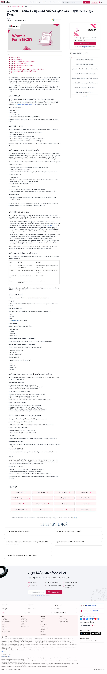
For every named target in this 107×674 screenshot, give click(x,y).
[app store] (96, 634)
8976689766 (95, 610)
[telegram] (81, 619)
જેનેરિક (20, 504)
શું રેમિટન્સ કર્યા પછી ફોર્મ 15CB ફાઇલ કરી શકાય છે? (69, 531)
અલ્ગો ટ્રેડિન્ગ (85, 509)
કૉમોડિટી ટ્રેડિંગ (24, 621)
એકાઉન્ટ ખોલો (86, 2)
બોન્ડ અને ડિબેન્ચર (20, 509)
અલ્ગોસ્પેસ (42, 629)
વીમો (41, 509)
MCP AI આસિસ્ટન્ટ (43, 628)
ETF (63, 509)
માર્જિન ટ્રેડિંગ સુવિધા (25, 626)
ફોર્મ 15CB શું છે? (15, 58)
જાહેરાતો (3, 632)
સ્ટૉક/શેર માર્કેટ (20, 492)
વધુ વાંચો (85, 96)
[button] (101, 2)
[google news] (98, 619)
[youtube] (95, 619)
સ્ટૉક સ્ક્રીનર (23, 624)
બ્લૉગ (3, 629)
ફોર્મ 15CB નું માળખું (16, 67)
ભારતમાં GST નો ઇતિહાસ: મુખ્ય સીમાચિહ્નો (85, 73)
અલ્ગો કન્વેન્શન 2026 (6, 621)
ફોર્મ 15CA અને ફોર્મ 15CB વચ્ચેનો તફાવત (22, 65)
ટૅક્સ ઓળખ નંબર (14, 320)
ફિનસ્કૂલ (3, 626)
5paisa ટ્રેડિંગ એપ (44, 624)
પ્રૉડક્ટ (41, 2)
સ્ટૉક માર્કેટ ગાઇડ (15, 6)
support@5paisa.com (91, 605)
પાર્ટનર (58, 2)
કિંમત (46, 2)
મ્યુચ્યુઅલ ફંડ (85, 492)
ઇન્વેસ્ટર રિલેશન (5, 619)
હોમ (8, 6)
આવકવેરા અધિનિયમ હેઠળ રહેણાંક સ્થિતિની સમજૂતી (84, 83)
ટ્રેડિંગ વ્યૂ (42, 631)
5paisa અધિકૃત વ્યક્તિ (64, 621)
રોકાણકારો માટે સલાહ (6, 656)
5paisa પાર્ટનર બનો (63, 619)
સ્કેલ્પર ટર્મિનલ (43, 618)
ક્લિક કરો (75, 517)
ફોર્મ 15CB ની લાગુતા (16, 59)
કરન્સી (85, 504)
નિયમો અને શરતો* (85, 46)
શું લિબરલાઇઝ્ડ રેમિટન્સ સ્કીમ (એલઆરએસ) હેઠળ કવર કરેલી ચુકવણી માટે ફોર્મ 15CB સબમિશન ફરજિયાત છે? (27, 543)
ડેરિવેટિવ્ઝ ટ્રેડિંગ (24, 619)
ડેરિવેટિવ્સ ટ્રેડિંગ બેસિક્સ (85, 498)
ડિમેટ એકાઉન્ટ (41, 492)
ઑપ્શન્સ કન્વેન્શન (5, 628)
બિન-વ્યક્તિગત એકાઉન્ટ (64, 623)
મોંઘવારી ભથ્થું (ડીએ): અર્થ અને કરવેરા (85, 64)
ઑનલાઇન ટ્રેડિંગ (63, 492)
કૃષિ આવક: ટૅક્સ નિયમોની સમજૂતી (84, 59)
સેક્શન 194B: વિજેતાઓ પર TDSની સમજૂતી (84, 87)
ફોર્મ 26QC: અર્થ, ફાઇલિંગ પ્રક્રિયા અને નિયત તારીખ (85, 69)
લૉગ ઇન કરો (94, 2)
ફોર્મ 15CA (49, 225)
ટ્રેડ (36, 2)
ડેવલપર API (42, 632)
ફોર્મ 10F (12, 183)
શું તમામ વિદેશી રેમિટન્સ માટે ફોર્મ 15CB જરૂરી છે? (18, 531)
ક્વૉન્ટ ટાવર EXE (43, 634)
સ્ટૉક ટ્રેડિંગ (23, 618)
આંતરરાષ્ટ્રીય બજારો (41, 504)
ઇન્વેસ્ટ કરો (31, 2)
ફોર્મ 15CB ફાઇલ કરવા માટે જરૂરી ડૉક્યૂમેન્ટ (23, 61)
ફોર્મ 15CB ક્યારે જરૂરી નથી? (19, 63)
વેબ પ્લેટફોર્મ (42, 619)
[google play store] (85, 634)
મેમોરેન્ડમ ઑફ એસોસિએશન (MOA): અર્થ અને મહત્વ (85, 78)
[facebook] (90, 619)
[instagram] (84, 619)
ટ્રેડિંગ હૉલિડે (63, 498)
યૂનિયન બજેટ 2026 (6, 631)
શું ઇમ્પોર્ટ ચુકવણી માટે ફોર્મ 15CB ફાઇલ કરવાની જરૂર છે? (70, 542)
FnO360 (41, 621)
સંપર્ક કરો (3, 651)
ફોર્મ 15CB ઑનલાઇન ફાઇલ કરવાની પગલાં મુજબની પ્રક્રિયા (27, 69)
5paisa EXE (42, 626)
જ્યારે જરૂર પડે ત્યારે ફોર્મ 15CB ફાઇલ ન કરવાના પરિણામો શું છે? (22, 555)
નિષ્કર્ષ (12, 73)
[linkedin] (92, 619)
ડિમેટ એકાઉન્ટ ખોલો (84, 43)
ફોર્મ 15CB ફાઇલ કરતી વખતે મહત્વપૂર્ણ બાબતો (23, 71)
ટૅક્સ (22, 6)
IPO (41, 498)
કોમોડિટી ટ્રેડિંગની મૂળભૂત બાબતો (20, 498)
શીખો (54, 2)
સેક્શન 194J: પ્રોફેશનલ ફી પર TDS (84, 92)
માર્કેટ (50, 2)
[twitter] (87, 619)
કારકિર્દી (3, 623)
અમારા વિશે (4, 618)
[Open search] (64, 2)
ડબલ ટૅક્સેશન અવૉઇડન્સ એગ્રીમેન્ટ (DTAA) (25, 104)
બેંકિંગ (63, 504)
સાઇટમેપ (3, 624)
